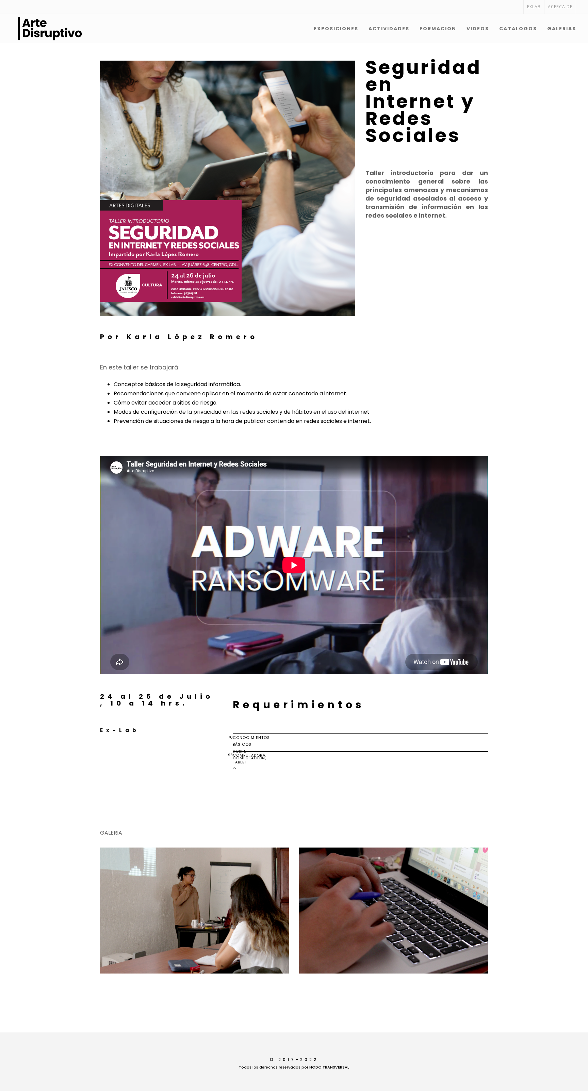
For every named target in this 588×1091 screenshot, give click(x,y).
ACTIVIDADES (389, 29)
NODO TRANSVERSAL (329, 1067)
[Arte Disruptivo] (32, 28)
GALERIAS (561, 29)
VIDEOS (478, 29)
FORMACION (438, 29)
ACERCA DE (560, 7)
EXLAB (534, 7)
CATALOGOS (518, 29)
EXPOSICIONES (336, 29)
